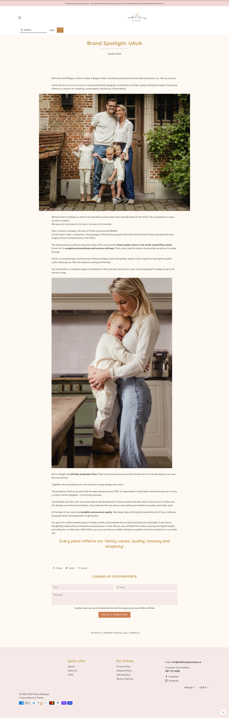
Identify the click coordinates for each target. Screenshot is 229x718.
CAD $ (202, 687)
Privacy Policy (123, 666)
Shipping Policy (124, 670)
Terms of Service (124, 678)
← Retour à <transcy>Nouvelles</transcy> (114, 633)
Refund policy (123, 674)
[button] (22, 30)
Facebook (173, 676)
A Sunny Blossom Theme (31, 697)
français (189, 687)
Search (71, 666)
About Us (72, 670)
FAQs (70, 674)
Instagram (173, 680)
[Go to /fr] (137, 17)
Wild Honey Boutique (38, 694)
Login (52, 30)
